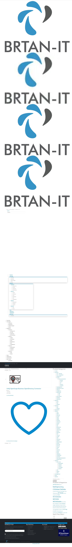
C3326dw (56, 489)
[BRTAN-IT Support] (63, 532)
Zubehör (58, 404)
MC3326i (56, 499)
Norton (57, 451)
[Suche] (25, 212)
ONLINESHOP (9, 357)
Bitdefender (14, 296)
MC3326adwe (57, 497)
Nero (57, 448)
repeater (60, 509)
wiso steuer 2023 (64, 512)
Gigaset (57, 471)
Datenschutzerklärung (9, 538)
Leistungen (11, 276)
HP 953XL (61, 493)
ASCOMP (58, 420)
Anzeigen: (6, 370)
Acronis (57, 416)
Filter (65, 517)
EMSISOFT (58, 432)
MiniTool (58, 445)
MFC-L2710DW (55, 503)
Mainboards (58, 392)
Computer (12, 277)
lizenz (59, 494)
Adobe (57, 417)
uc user (54, 511)
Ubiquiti (58, 408)
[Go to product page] (29, 379)
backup (55, 487)
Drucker (13, 287)
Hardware (12, 284)
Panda (57, 452)
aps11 (61, 484)
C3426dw (62, 489)
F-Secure (58, 435)
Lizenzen (13, 304)
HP (60, 383)
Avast (13, 295)
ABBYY (57, 413)
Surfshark (58, 456)
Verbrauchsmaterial (62, 379)
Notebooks (14, 288)
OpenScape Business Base (59, 506)
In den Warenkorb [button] (10, 395)
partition (58, 507)
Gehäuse (58, 389)
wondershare (58, 459)
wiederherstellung (55, 512)
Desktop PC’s (14, 285)
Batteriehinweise (31, 534)
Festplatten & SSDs (60, 388)
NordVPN (58, 449)
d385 (61, 491)
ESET (13, 298)
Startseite (8, 320)
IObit (57, 437)
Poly (57, 403)
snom (57, 472)
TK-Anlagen (60, 467)
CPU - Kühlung (59, 373)
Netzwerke (12, 279)
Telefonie (12, 300)
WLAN (13, 308)
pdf (64, 507)
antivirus (58, 484)
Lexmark (61, 385)
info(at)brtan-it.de (50, 529)
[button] (7, 210)
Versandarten (30, 531)
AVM (13, 307)
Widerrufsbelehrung (32, 533)
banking (61, 487)
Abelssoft (58, 415)
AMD (59, 393)
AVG (57, 425)
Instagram (64, 526)
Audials (57, 423)
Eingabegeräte (59, 387)
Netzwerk (12, 306)
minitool (63, 503)
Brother (61, 380)
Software (12, 291)
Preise (9, 327)
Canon (61, 381)
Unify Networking (58, 511)
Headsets (13, 303)
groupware (56, 493)
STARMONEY (14, 299)
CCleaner (58, 428)
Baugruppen (14, 302)
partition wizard (62, 507)
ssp (66, 509)
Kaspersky (58, 439)
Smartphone (57, 409)
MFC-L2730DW (59, 503)
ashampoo (14, 294)
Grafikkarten (58, 391)
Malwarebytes (59, 441)
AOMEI (13, 292)
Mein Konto (11, 314)
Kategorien (11, 283)
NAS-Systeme (14, 290)
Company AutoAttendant (56, 491)
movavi (57, 447)
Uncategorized (57, 474)
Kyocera (61, 384)
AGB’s (29, 529)
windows (60, 512)
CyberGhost (58, 429)
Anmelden (12, 315)
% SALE (56, 370)
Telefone (60, 466)
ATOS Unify (58, 462)
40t (55, 484)
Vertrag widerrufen (36, 543)
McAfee (57, 443)
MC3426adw (57, 502)
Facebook (60, 526)
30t (53, 484)
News (8, 355)
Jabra (57, 401)
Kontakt (11, 209)
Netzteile (58, 397)
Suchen (54, 480)
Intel (59, 395)
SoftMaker (58, 453)
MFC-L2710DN (63, 501)
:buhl (57, 412)
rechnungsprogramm (56, 509)
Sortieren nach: (8, 368)
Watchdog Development (60, 458)
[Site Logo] (7, 541)
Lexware (58, 440)
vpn (62, 511)
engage (63, 491)
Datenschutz (30, 526)
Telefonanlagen (13, 280)
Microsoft (58, 444)
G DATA (57, 436)
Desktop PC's (58, 376)
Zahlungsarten (30, 530)
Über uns (8, 209)
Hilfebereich (9, 356)
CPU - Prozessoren (59, 374)
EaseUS (57, 431)
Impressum (30, 527)
